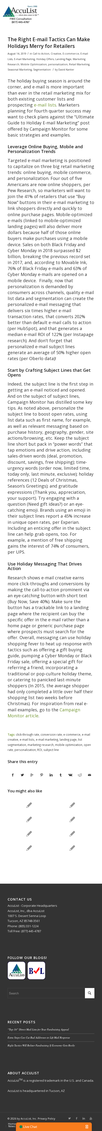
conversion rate (51, 734)
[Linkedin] (83, 1118)
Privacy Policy (46, 1118)
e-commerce (71, 734)
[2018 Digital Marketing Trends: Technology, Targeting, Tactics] (72, 805)
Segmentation (42, 69)
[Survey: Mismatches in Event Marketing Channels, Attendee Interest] (72, 833)
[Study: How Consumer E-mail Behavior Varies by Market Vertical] (72, 819)
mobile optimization (68, 745)
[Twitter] (69, 1118)
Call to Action (41, 53)
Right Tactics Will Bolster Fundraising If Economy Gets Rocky (41, 1045)
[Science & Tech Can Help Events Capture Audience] (29, 833)
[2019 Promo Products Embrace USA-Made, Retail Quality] (29, 805)
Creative (56, 53)
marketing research (41, 745)
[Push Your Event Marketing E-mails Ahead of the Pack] (72, 848)
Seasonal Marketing (20, 69)
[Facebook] (76, 1118)
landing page (68, 739)
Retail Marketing (79, 64)
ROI (39, 750)
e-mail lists (45, 105)
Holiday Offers (45, 59)
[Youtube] (90, 1118)
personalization (58, 64)
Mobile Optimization (34, 64)
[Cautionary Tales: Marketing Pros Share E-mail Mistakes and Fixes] (29, 819)
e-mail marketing (47, 739)
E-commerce (71, 53)
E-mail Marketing (24, 59)
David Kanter (66, 69)
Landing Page (63, 59)
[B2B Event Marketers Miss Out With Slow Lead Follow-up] (29, 848)
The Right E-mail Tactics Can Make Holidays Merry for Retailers (49, 42)
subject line (51, 750)
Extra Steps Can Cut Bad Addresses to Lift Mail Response (39, 1037)
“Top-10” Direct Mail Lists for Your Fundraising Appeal (38, 1029)
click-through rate (27, 734)
